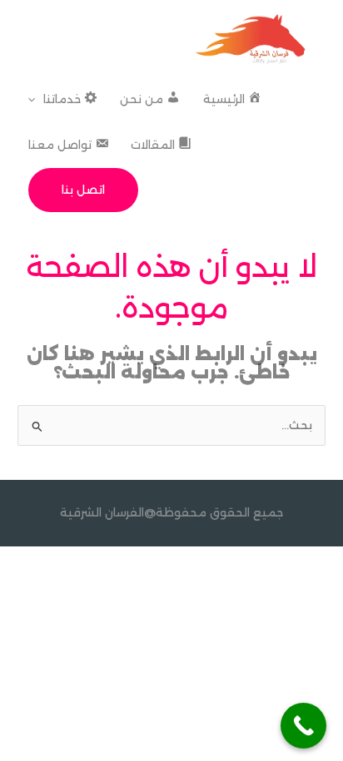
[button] (35, 99)
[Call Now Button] (303, 726)
